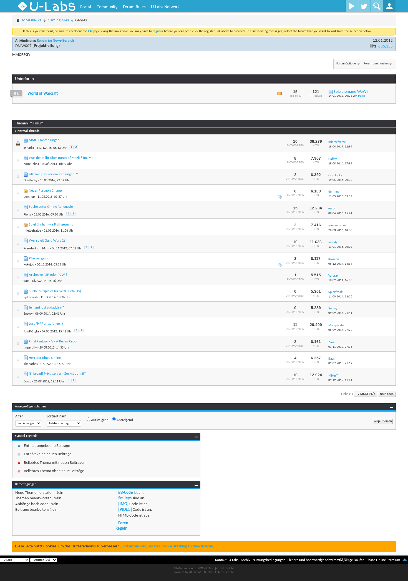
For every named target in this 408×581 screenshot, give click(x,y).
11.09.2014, (340, 296)
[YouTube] (352, 6)
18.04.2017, (340, 146)
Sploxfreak (31, 297)
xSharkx (29, 148)
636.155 (385, 46)
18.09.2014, (340, 280)
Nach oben (387, 394)
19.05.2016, (340, 180)
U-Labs (233, 560)
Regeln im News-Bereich (55, 40)
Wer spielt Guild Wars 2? (47, 240)
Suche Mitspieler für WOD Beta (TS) (55, 291)
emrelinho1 (31, 164)
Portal (85, 7)
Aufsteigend (99, 420)
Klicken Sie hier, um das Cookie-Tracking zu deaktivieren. (168, 546)
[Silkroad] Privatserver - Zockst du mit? (57, 373)
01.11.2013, (340, 347)
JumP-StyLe (31, 331)
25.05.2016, (340, 163)
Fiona (27, 214)
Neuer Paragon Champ (45, 190)
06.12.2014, (340, 264)
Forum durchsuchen (376, 63)
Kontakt (220, 560)
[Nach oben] (404, 560)
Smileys (125, 498)
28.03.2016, (340, 230)
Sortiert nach (56, 416)
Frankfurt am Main (36, 248)
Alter (19, 416)
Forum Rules (134, 7)
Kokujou (29, 264)
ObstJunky (30, 180)
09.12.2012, (340, 380)
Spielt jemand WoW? (351, 92)
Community (107, 7)
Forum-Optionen (346, 63)
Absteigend (124, 420)
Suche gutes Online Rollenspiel (51, 207)
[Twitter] (364, 6)
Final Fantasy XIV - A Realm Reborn (54, 341)
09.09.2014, (340, 313)
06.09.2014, (340, 330)
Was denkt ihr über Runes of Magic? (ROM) (61, 158)
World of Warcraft (42, 94)
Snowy (28, 313)
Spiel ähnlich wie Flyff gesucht (51, 224)
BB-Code (125, 493)
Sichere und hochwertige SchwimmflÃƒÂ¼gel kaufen (326, 560)
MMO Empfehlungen (44, 140)
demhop (29, 197)
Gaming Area (58, 20)
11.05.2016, (340, 196)
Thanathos (31, 364)
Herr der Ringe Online (45, 358)
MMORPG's (31, 20)
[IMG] (123, 504)
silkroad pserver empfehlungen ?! (53, 174)
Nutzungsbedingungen (269, 560)
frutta (361, 95)
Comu (27, 381)
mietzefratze (32, 230)
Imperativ (30, 347)
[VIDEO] (125, 510)
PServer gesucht (40, 258)
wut (26, 281)
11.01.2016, (340, 247)
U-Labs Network (165, 7)
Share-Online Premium (383, 560)
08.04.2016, (340, 213)
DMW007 (23, 46)
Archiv (245, 560)
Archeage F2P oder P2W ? (48, 275)
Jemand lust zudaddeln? (46, 307)
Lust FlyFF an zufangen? (46, 323)
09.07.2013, (340, 363)
